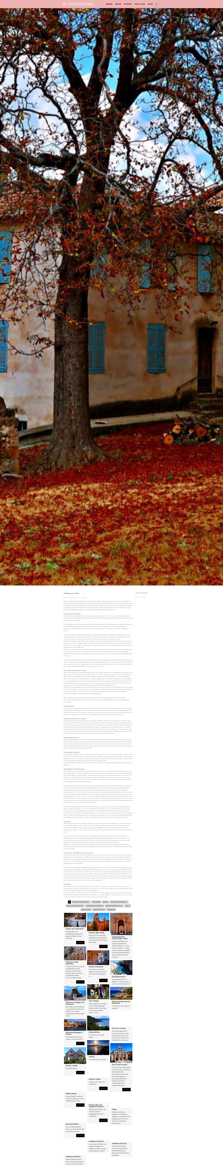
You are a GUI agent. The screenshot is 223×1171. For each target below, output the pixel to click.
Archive (150, 4)
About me (118, 4)
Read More (80, 942)
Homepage (109, 4)
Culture (84, 597)
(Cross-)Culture (139, 4)
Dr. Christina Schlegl (78, 4)
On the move (128, 4)
